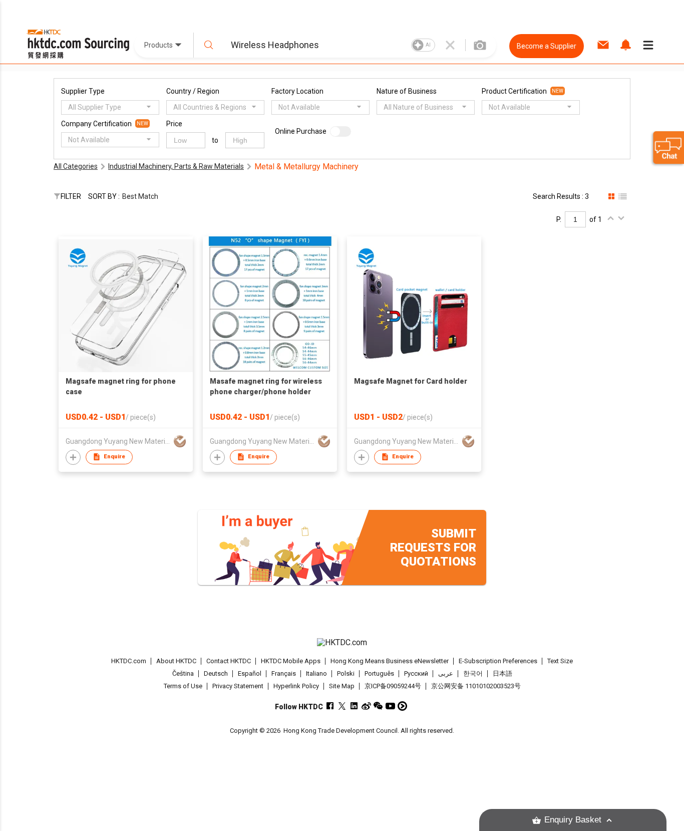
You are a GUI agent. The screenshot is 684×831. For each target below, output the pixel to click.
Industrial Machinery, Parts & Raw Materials (176, 166)
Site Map (342, 686)
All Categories (76, 166)
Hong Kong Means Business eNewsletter (389, 661)
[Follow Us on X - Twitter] (342, 706)
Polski (346, 673)
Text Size (560, 661)
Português (379, 673)
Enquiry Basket (572, 819)
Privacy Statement (237, 686)
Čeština (183, 673)
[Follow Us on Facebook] (330, 706)
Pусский (416, 673)
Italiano (316, 673)
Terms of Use (183, 686)
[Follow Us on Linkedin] (354, 706)
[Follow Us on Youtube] (390, 706)
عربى (445, 673)
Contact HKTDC (228, 661)
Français (283, 673)
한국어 (473, 673)
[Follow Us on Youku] (402, 706)
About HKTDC (176, 661)
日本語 (502, 673)
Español (249, 673)
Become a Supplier (546, 46)
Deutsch (216, 673)
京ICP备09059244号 (393, 686)
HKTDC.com (128, 661)
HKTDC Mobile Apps (290, 661)
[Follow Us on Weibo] (366, 706)
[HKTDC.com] (342, 642)
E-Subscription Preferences (498, 661)
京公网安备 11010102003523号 (476, 686)
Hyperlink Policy (296, 686)
